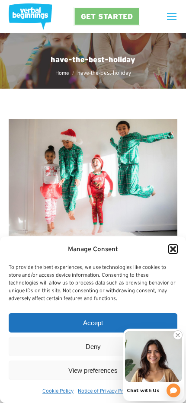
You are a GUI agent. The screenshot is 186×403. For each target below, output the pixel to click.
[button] (173, 249)
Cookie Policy (58, 390)
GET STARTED (107, 16)
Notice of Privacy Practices (108, 390)
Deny (93, 346)
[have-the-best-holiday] (93, 177)
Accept (93, 322)
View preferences (93, 370)
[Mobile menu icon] (171, 16)
